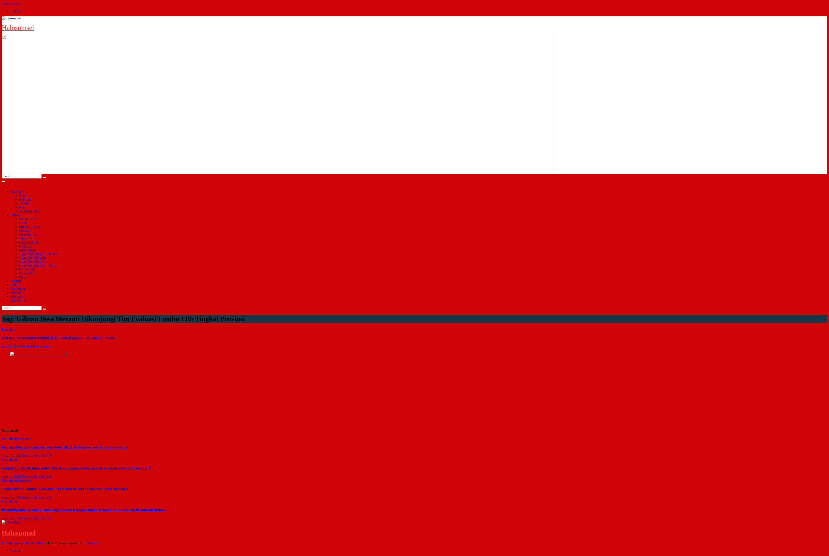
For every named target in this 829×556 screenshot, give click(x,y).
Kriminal (16, 296)
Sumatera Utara (29, 211)
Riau (22, 207)
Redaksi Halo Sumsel (35, 346)
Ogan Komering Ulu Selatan (38, 254)
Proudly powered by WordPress (24, 543)
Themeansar (91, 543)
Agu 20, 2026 (11, 518)
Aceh (22, 195)
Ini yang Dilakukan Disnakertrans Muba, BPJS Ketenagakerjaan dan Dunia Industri (64, 447)
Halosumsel (18, 27)
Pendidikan (18, 289)
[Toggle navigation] (3, 181)
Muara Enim (27, 219)
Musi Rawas (27, 250)
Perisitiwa (8, 329)
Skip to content (12, 3)
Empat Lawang (29, 226)
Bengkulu (25, 199)
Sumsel (15, 215)
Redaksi (15, 11)
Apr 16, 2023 (11, 346)
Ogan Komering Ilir (32, 257)
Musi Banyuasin (30, 234)
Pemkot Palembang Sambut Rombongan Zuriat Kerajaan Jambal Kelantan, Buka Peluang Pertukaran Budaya (83, 510)
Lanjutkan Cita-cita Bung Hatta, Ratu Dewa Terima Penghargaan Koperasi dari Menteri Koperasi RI (76, 468)
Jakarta (23, 203)
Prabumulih (27, 269)
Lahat (23, 223)
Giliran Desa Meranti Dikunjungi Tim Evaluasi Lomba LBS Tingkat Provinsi (58, 338)
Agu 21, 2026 (11, 455)
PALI (23, 277)
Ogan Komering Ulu (33, 261)
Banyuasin (26, 238)
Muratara (25, 230)
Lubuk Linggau (29, 242)
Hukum (15, 292)
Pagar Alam (27, 273)
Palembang (10, 439)
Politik (14, 285)
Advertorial (18, 300)
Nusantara (17, 191)
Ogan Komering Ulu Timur (37, 265)
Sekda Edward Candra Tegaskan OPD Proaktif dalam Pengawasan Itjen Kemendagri (65, 489)
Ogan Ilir (25, 246)
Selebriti (16, 281)
